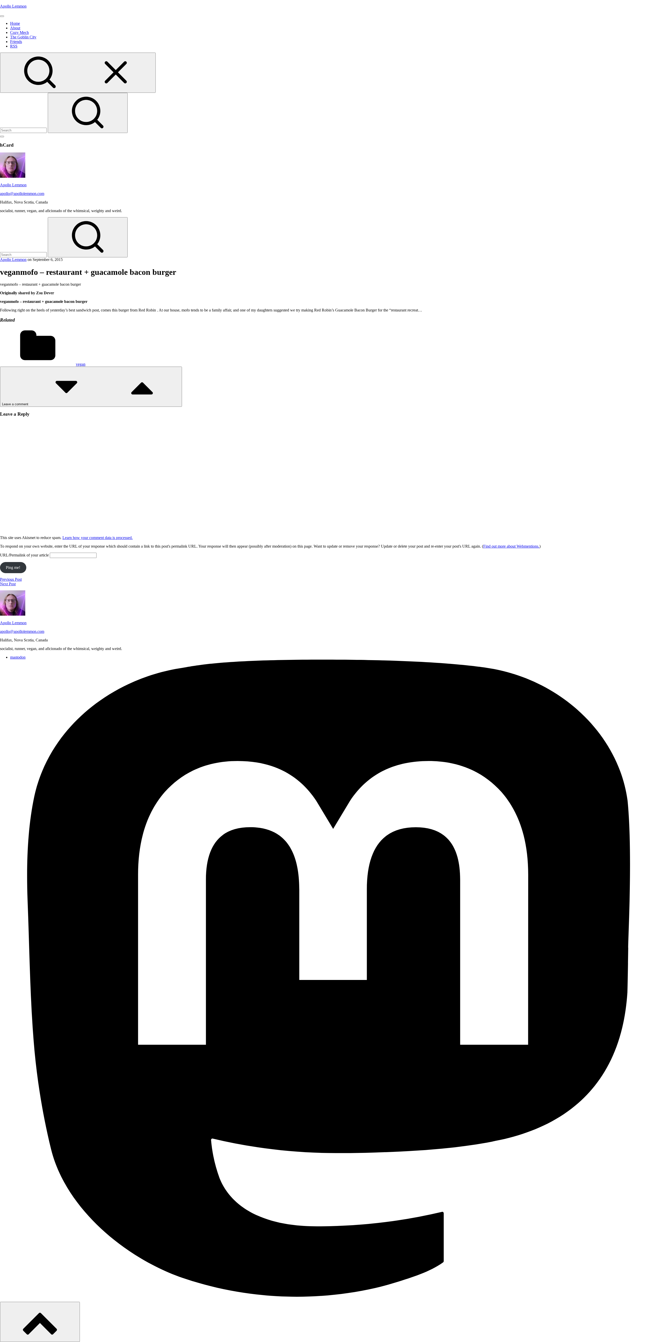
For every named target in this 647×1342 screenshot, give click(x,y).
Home (15, 23)
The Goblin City (23, 37)
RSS (13, 46)
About (15, 28)
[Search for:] (24, 130)
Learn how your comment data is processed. (97, 537)
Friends (16, 41)
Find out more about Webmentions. (511, 546)
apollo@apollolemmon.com (22, 193)
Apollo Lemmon (13, 6)
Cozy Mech (19, 32)
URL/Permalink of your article (24, 555)
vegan (80, 364)
